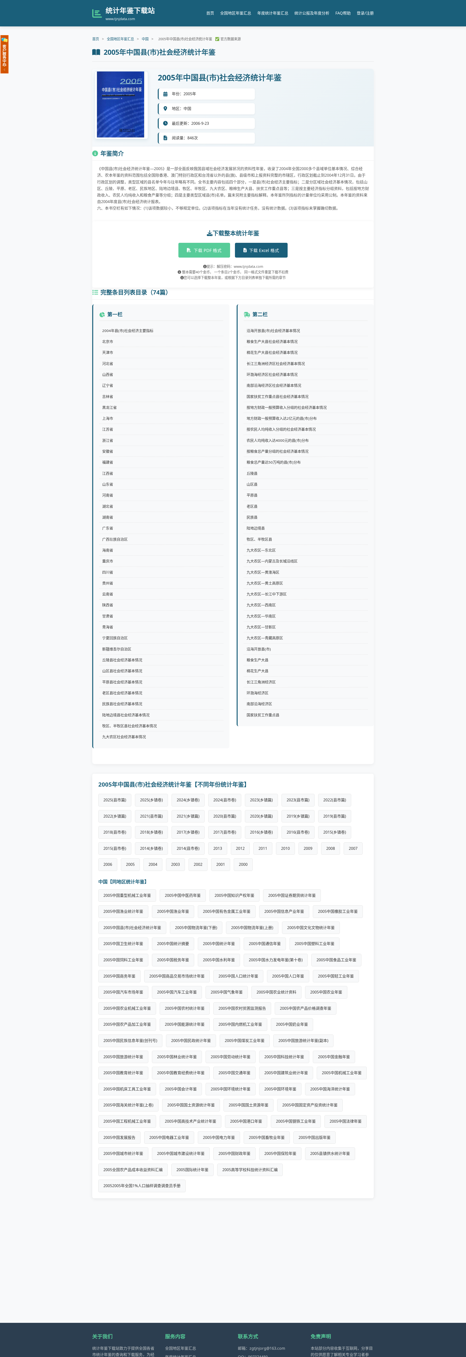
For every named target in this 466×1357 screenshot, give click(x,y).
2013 (217, 848)
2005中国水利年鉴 (219, 960)
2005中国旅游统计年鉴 (123, 1056)
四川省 (107, 572)
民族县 (252, 517)
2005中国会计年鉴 (181, 1089)
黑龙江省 (109, 407)
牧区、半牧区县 (259, 539)
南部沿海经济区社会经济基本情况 (274, 385)
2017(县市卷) (224, 832)
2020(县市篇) (224, 816)
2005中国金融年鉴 (334, 1056)
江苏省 (107, 429)
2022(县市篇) (334, 800)
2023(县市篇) (298, 800)
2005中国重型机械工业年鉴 (127, 895)
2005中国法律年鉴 (346, 1121)
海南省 (107, 550)
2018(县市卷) (114, 832)
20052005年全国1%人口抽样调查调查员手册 (142, 1185)
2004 (153, 864)
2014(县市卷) (188, 848)
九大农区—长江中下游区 (267, 594)
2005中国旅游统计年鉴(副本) (303, 1040)
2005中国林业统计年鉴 (177, 1056)
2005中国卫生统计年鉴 (123, 943)
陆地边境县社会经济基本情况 (126, 714)
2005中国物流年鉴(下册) (196, 927)
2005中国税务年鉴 (173, 960)
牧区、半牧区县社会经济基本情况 (129, 725)
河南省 (107, 495)
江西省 (107, 473)
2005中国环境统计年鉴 (230, 1089)
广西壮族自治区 (115, 539)
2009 (308, 848)
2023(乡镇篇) (261, 800)
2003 (175, 864)
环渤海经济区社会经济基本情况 (272, 374)
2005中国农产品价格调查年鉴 (305, 1008)
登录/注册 (365, 13)
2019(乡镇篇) (298, 816)
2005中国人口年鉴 (288, 976)
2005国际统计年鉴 (192, 1169)
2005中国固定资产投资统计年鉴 (310, 1105)
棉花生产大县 (257, 670)
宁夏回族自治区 (115, 637)
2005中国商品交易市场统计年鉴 (177, 976)
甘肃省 (107, 616)
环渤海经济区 (257, 692)
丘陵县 (252, 473)
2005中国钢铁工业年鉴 (296, 1121)
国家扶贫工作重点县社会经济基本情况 (277, 396)
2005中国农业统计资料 (276, 992)
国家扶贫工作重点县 (263, 714)
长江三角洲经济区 (261, 681)
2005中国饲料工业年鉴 (123, 960)
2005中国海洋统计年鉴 (330, 1089)
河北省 (107, 363)
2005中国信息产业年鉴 (284, 911)
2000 (243, 864)
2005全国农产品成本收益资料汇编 (133, 1169)
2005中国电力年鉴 (219, 1137)
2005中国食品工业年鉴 (336, 960)
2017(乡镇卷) (188, 832)
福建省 (107, 462)
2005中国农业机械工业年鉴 (127, 1008)
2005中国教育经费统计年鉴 (181, 1072)
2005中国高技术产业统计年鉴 (190, 1121)
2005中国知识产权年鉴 (234, 895)
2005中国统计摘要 (173, 943)
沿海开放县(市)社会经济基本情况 (273, 330)
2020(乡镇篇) (261, 816)
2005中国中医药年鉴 (183, 895)
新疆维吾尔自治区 (116, 649)
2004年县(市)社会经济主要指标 (127, 330)
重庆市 (107, 561)
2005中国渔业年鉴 (173, 911)
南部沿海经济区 (259, 703)
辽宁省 (107, 385)
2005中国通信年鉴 (265, 943)
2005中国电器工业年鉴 (169, 1137)
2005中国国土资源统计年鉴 (191, 1105)
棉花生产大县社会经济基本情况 (272, 352)
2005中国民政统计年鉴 (191, 1040)
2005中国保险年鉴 (280, 1153)
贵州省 (107, 583)
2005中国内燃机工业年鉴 (240, 1024)
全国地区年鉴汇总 (235, 13)
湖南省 (107, 517)
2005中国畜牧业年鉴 (267, 1137)
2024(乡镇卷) (188, 800)
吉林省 (107, 396)
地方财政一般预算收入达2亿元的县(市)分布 (282, 418)
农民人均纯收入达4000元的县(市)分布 (278, 440)
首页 (210, 13)
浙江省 (107, 440)
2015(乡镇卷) (334, 832)
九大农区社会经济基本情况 (124, 736)
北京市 (107, 341)
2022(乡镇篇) (114, 816)
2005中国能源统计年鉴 (185, 1024)
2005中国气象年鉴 (227, 992)
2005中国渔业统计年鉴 (123, 911)
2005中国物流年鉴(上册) (252, 927)
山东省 (107, 484)
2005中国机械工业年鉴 (342, 1072)
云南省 (107, 594)
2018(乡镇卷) (151, 832)
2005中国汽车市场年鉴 (123, 992)
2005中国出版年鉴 (315, 1137)
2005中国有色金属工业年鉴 (226, 911)
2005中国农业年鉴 (326, 992)
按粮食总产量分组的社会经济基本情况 (277, 451)
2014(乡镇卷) (151, 848)
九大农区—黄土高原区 (265, 583)
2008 (330, 848)
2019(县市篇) (334, 816)
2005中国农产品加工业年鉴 (127, 1024)
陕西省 (107, 604)
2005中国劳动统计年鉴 (230, 1056)
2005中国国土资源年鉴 (248, 1105)
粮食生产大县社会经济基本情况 (272, 341)
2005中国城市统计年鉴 (123, 1153)
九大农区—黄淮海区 (263, 572)
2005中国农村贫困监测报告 (242, 1008)
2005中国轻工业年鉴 (336, 976)
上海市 (107, 418)
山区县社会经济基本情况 (122, 670)
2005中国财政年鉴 (234, 1153)
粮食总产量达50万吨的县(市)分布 (274, 462)
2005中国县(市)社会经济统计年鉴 (132, 927)
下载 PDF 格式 (208, 250)
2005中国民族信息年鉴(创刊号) (130, 1040)
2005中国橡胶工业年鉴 (338, 911)
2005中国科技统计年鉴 (284, 1056)
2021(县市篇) (151, 816)
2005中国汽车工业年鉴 (177, 992)
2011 (262, 848)
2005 (130, 864)
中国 (145, 39)
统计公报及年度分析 (311, 13)
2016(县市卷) (298, 832)
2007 (353, 848)
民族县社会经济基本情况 (122, 703)
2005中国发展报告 (119, 1137)
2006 (107, 864)
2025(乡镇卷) (151, 800)
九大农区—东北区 (261, 550)
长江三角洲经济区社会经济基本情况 (276, 363)
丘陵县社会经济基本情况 (122, 659)
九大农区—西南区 (261, 604)
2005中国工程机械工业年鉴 (127, 1121)
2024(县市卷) (224, 800)
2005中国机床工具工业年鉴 (127, 1089)
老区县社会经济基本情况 (122, 692)
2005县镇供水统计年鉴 (330, 1153)
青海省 (107, 626)
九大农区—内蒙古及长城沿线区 (272, 561)
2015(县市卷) (114, 848)
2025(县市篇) (114, 800)
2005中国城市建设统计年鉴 (181, 1153)
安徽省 (107, 451)
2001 (220, 864)
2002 (198, 864)
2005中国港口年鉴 (246, 1121)
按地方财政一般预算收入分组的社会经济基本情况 (287, 407)
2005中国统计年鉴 (219, 943)
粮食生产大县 (257, 659)
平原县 (252, 495)
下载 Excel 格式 (264, 250)
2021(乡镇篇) (188, 816)
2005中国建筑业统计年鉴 (286, 1072)
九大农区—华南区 (261, 616)
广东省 (107, 528)
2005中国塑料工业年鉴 (314, 943)
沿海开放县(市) (259, 649)
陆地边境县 (256, 528)
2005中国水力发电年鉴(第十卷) (276, 960)
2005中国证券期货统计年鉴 (292, 895)
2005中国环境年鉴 (280, 1089)
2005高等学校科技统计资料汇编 (250, 1169)
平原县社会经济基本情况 (122, 681)
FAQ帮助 (343, 13)
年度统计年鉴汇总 (272, 13)
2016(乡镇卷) (261, 832)
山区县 (252, 484)
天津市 (107, 352)
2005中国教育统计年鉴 (123, 1072)
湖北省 (107, 506)
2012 (240, 848)
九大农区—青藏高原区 (265, 637)
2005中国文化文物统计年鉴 (311, 927)
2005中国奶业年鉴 (292, 1024)
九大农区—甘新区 (261, 626)
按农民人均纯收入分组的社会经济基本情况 (281, 429)
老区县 (252, 506)
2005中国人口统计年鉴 (238, 976)
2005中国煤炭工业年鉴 (245, 1040)
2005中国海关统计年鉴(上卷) (128, 1105)
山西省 (107, 374)
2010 (285, 848)
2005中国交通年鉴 (234, 1072)
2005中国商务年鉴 (119, 976)
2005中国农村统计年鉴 (185, 1008)
